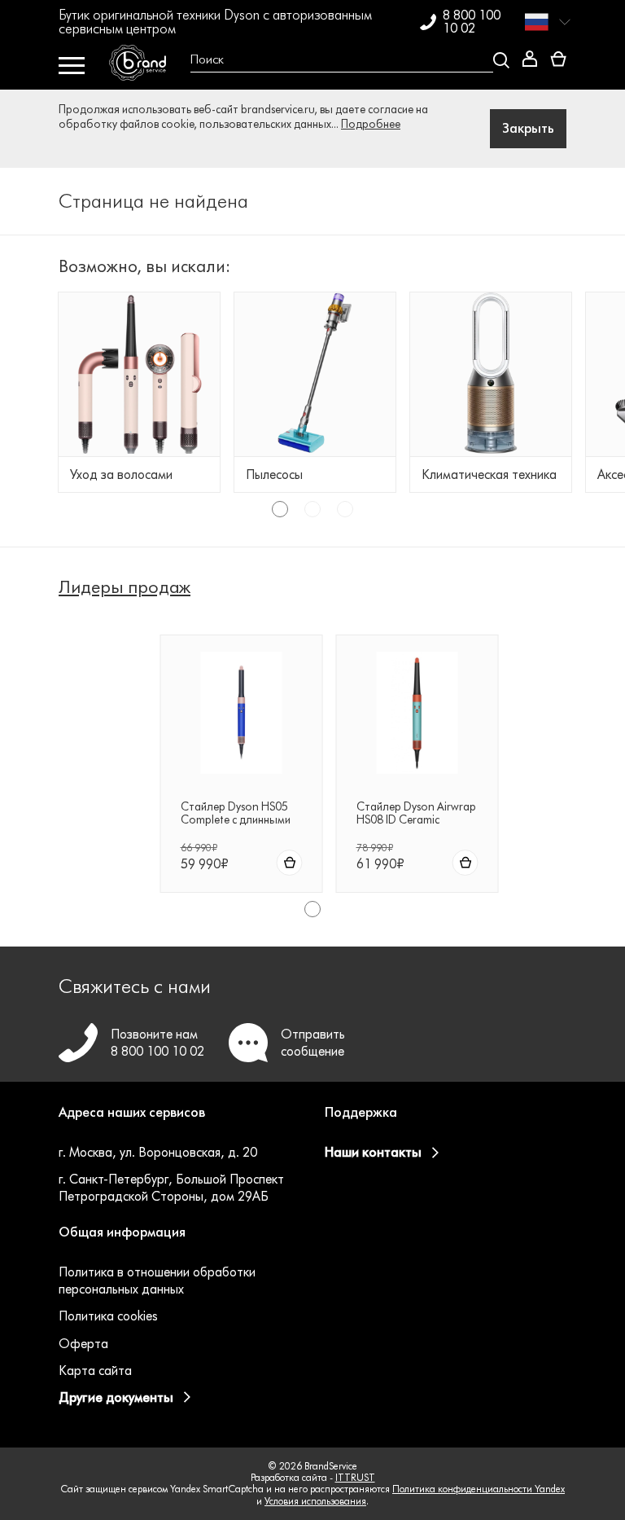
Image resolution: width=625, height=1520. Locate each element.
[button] (179, 1122)
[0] (558, 60)
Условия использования (315, 1501)
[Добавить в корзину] (290, 863)
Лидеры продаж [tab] (124, 587)
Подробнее (370, 124)
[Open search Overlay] (343, 60)
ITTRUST (355, 1477)
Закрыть (528, 128)
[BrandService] (143, 67)
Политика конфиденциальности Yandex (478, 1489)
